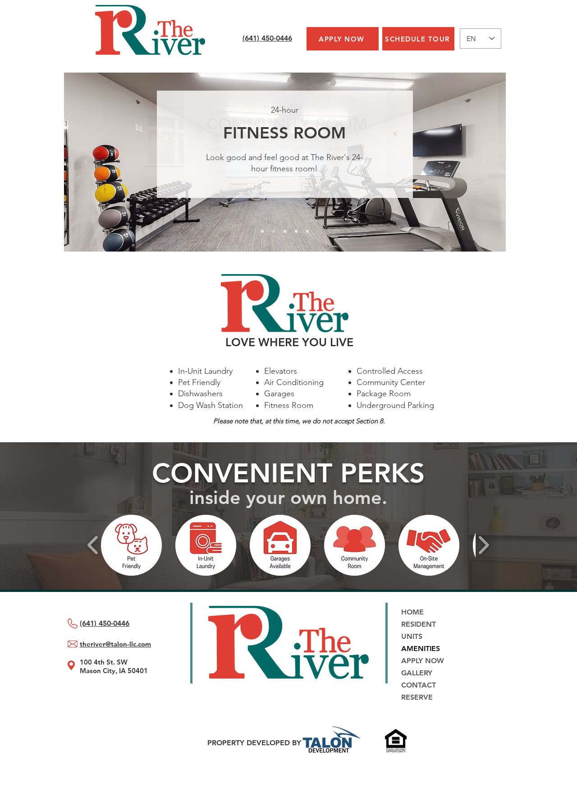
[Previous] (86, 162)
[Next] (484, 162)
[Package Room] (296, 231)
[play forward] (483, 545)
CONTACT (418, 685)
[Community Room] (262, 231)
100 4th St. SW (104, 662)
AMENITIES (420, 648)
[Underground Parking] (307, 231)
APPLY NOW (422, 660)
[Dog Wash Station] (285, 231)
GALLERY (416, 673)
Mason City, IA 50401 (114, 670)
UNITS (411, 636)
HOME (412, 612)
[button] (131, 545)
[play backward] (93, 545)
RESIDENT (418, 624)
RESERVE (417, 697)
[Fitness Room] (273, 231)
